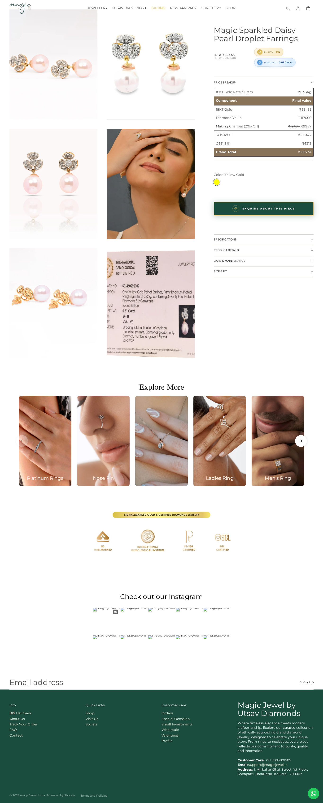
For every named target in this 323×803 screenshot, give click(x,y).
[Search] (288, 8)
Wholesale (170, 730)
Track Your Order (23, 724)
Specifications (225, 240)
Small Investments (177, 724)
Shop (90, 713)
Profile (167, 741)
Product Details (226, 250)
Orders (167, 713)
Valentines (170, 735)
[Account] (298, 8)
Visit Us (92, 719)
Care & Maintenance (229, 261)
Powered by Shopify (60, 795)
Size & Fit (220, 272)
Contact (16, 735)
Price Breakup (225, 82)
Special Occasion (176, 719)
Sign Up (307, 682)
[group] (45, 441)
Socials (91, 724)
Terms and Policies (94, 795)
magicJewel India (32, 795)
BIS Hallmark (20, 713)
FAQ (13, 730)
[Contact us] (313, 793)
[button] (22, 441)
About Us (17, 719)
